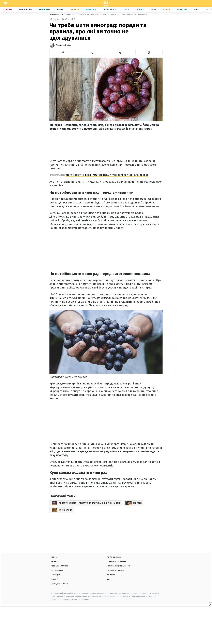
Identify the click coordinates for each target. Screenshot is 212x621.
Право (127, 10)
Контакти (111, 575)
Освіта (166, 10)
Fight (153, 10)
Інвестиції (91, 10)
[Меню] (5, 3)
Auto (196, 10)
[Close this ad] (210, 605)
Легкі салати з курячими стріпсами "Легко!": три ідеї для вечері (107, 174)
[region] (106, 614)
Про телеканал (57, 570)
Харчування (71, 14)
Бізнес (60, 10)
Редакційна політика (59, 566)
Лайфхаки (182, 10)
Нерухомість (110, 10)
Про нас (54, 557)
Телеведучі (55, 575)
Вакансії (54, 579)
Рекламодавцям (114, 557)
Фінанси (75, 10)
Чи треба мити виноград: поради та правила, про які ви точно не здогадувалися (112, 14)
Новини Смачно (56, 14)
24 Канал (7, 10)
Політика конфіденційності (118, 566)
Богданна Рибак (63, 45)
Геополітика (25, 10)
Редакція (54, 561)
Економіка (44, 10)
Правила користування (116, 561)
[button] (63, 52)
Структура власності (59, 584)
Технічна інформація (115, 570)
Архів (109, 579)
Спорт (140, 10)
